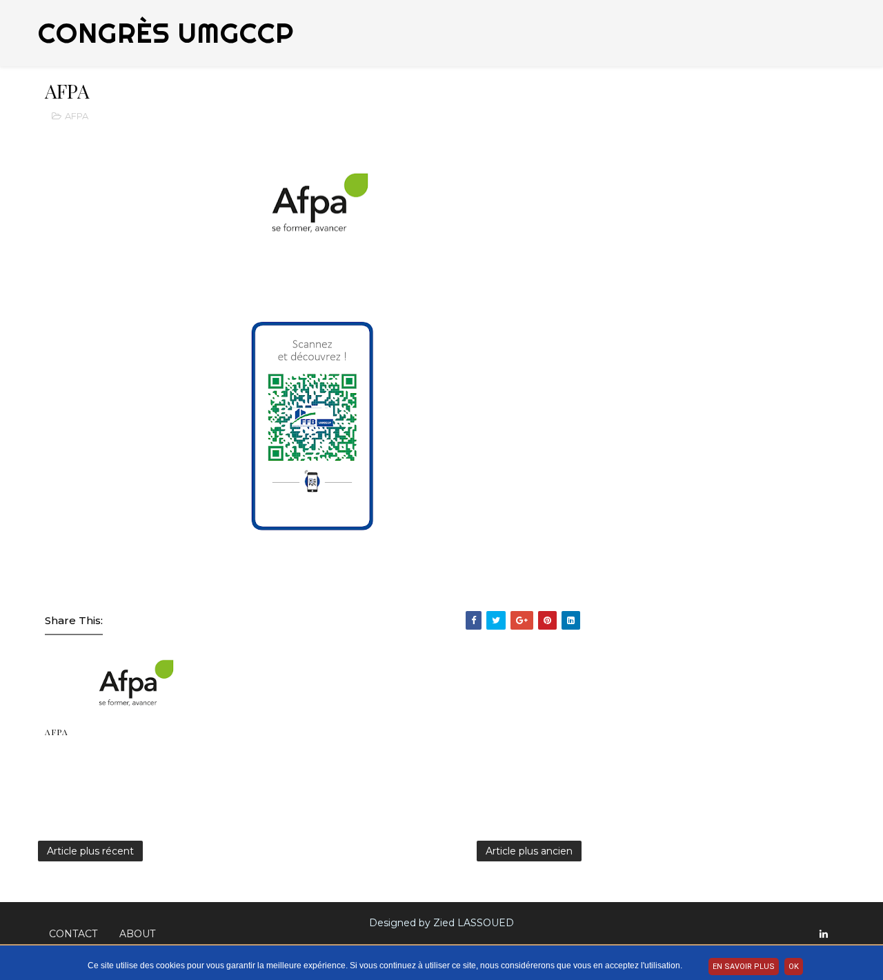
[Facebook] (838, 928)
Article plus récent (90, 851)
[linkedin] (823, 934)
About (137, 934)
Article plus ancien (529, 851)
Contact (73, 934)
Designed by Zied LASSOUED (441, 923)
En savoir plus (744, 966)
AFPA (76, 115)
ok (793, 966)
